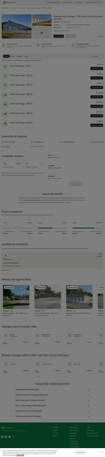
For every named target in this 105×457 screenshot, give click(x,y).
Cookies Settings (80, 452)
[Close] (102, 452)
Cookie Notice (20, 455)
